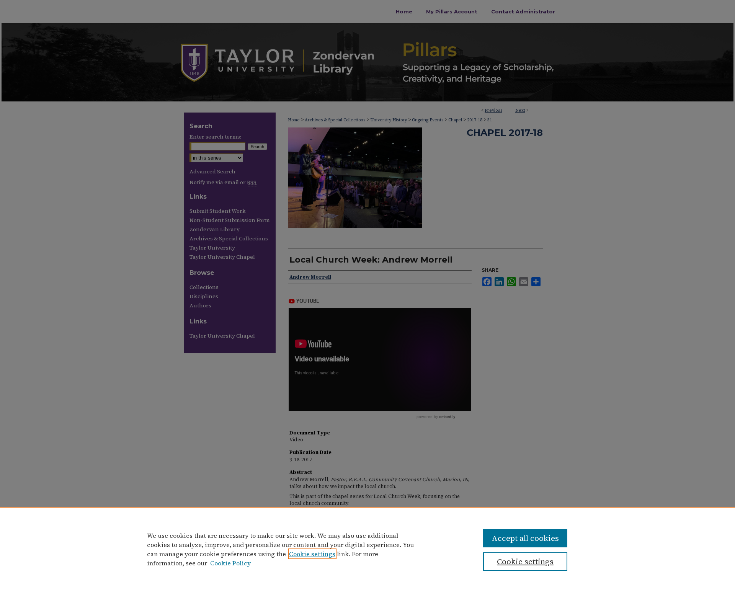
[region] (367, 549)
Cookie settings (312, 554)
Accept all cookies (525, 538)
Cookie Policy (230, 563)
